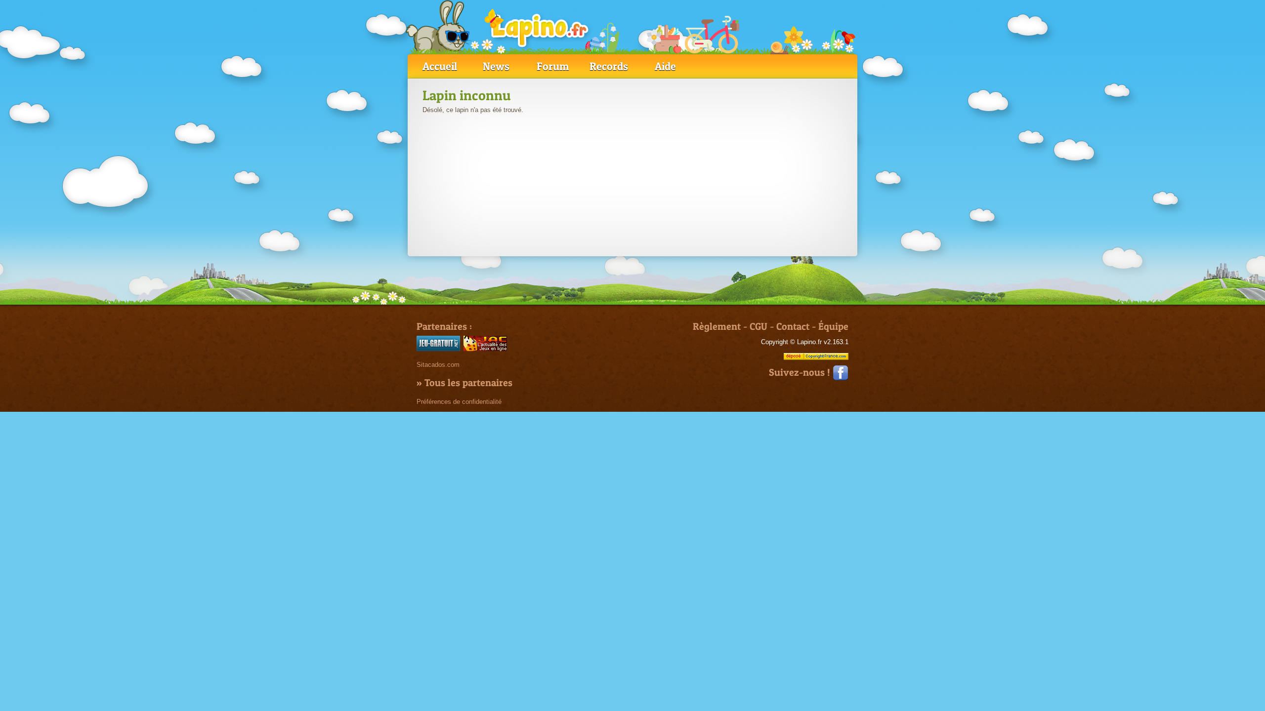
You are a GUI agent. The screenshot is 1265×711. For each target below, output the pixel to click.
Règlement (717, 326)
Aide (665, 66)
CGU (758, 326)
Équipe (833, 326)
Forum (553, 66)
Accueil (439, 66)
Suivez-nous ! (801, 372)
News (496, 66)
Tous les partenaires (468, 383)
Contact (792, 326)
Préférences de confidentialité (459, 401)
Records (609, 66)
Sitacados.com (438, 364)
